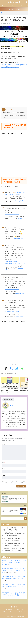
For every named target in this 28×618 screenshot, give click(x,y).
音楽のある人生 (14, 2)
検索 (25, 518)
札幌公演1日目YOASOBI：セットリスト (12, 133)
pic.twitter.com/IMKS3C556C (18, 263)
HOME (14, 607)
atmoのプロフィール (20, 611)
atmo (6, 564)
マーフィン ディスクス (10, 613)
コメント (5, 444)
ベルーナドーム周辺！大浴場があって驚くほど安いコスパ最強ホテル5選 (13, 529)
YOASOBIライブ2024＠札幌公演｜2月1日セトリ (14, 113)
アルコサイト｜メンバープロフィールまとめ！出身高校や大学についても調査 (13, 549)
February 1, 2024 (19, 201)
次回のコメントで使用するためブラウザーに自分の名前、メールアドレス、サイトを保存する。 (15, 481)
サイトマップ (15, 5)
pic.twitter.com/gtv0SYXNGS (12, 311)
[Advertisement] (14, 88)
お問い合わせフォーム (6, 5)
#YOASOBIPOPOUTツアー (12, 289)
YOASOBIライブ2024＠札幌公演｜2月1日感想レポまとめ (14, 116)
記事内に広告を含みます (14, 9)
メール (4, 468)
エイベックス (20, 613)
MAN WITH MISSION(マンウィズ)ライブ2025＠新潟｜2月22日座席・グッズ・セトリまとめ (14, 562)
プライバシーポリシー (8, 611)
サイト (3, 475)
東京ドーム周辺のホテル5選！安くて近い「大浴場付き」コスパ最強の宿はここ (13, 544)
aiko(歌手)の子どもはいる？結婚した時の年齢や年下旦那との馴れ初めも (13, 534)
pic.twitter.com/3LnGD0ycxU (12, 214)
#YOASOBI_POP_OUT (11, 261)
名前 (3, 462)
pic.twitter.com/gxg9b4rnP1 (15, 194)
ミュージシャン (12, 373)
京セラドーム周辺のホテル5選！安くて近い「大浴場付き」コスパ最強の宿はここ (13, 539)
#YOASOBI (8, 263)
